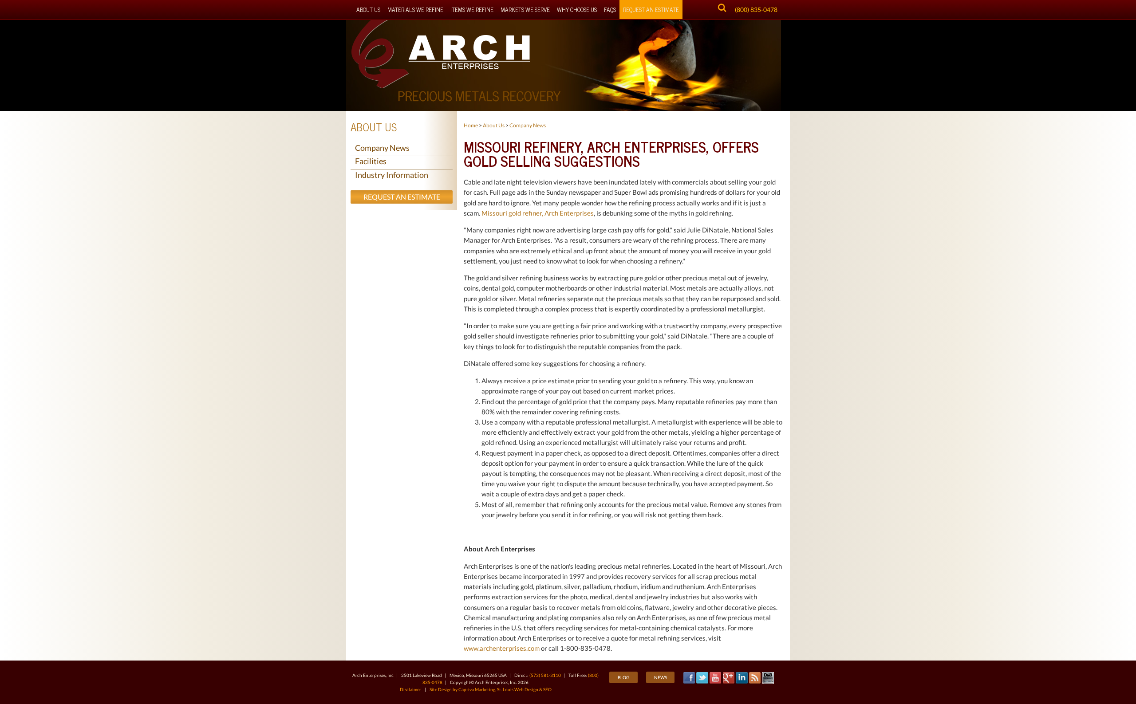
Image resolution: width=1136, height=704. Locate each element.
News (660, 677)
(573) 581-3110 (545, 675)
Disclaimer (410, 689)
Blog (623, 677)
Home (471, 125)
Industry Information (391, 175)
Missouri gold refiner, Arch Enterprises (537, 213)
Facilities (371, 161)
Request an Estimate (401, 197)
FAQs (610, 9)
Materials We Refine (415, 9)
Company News (382, 148)
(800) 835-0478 (756, 9)
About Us (368, 9)
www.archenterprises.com (502, 648)
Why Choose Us (577, 9)
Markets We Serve (525, 9)
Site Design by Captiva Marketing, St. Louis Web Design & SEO (491, 689)
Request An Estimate (651, 9)
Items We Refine (471, 9)
